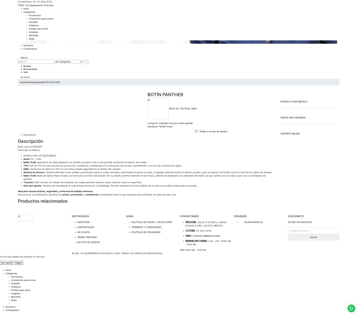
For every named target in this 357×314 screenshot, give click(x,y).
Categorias (29, 12)
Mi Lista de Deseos (30, 69)
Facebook (153, 126)
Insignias (33, 32)
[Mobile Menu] (19, 54)
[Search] (86, 62)
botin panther (186, 123)
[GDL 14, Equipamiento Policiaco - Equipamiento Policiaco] (36, 5)
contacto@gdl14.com (206, 236)
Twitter (162, 126)
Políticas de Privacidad (146, 232)
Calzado (33, 22)
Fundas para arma (38, 28)
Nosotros (28, 45)
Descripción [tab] (29, 134)
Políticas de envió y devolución (152, 222)
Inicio (26, 8)
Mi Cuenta (27, 66)
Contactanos (30, 48)
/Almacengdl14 (253, 222)
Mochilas (33, 35)
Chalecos (34, 25)
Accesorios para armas (41, 18)
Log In (25, 71)
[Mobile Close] (1, 266)
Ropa (31, 38)
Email (170, 126)
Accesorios (35, 15)
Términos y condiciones (146, 227)
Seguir (18, 262)
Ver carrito (6, 262)
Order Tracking (87, 237)
